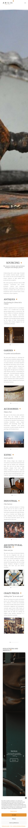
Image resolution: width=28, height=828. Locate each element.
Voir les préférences (14, 822)
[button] (26, 798)
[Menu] (25, 3)
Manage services (13, 811)
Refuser (14, 818)
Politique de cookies (5, 826)
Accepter (14, 815)
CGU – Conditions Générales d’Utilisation (17, 826)
